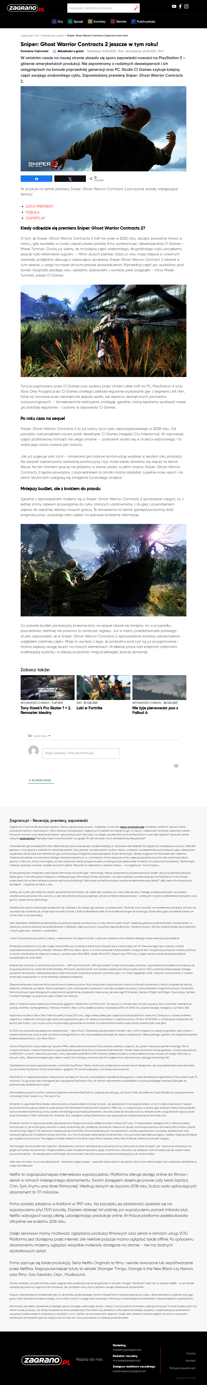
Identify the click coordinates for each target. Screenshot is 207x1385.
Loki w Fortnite (89, 708)
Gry (60, 21)
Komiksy (100, 21)
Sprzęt (78, 21)
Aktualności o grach (53, 35)
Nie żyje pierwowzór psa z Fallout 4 (155, 710)
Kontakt (191, 1360)
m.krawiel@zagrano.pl (126, 1360)
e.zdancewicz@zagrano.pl (129, 1371)
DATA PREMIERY (40, 206)
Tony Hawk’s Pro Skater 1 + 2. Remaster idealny (46, 710)
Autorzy (191, 1353)
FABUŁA (32, 212)
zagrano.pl (27, 35)
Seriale (121, 21)
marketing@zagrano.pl (127, 1349)
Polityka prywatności (183, 1368)
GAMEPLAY (35, 218)
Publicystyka (146, 21)
